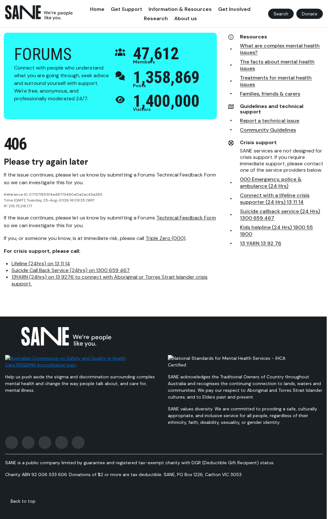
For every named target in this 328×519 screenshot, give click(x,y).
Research (156, 18)
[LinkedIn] (78, 442)
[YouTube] (61, 442)
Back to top (23, 501)
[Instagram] (28, 442)
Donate (309, 14)
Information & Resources (180, 9)
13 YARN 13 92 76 (260, 243)
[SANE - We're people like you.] (39, 13)
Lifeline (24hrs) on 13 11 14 (41, 263)
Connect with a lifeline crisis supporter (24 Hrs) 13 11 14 (274, 198)
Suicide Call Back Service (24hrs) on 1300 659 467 (71, 270)
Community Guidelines (268, 130)
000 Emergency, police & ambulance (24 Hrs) (270, 182)
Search (281, 14)
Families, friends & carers (270, 93)
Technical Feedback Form (186, 217)
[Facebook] (11, 442)
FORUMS (43, 54)
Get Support (126, 9)
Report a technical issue (269, 120)
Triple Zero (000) (165, 238)
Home (97, 9)
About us (185, 18)
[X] (44, 442)
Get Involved (234, 9)
